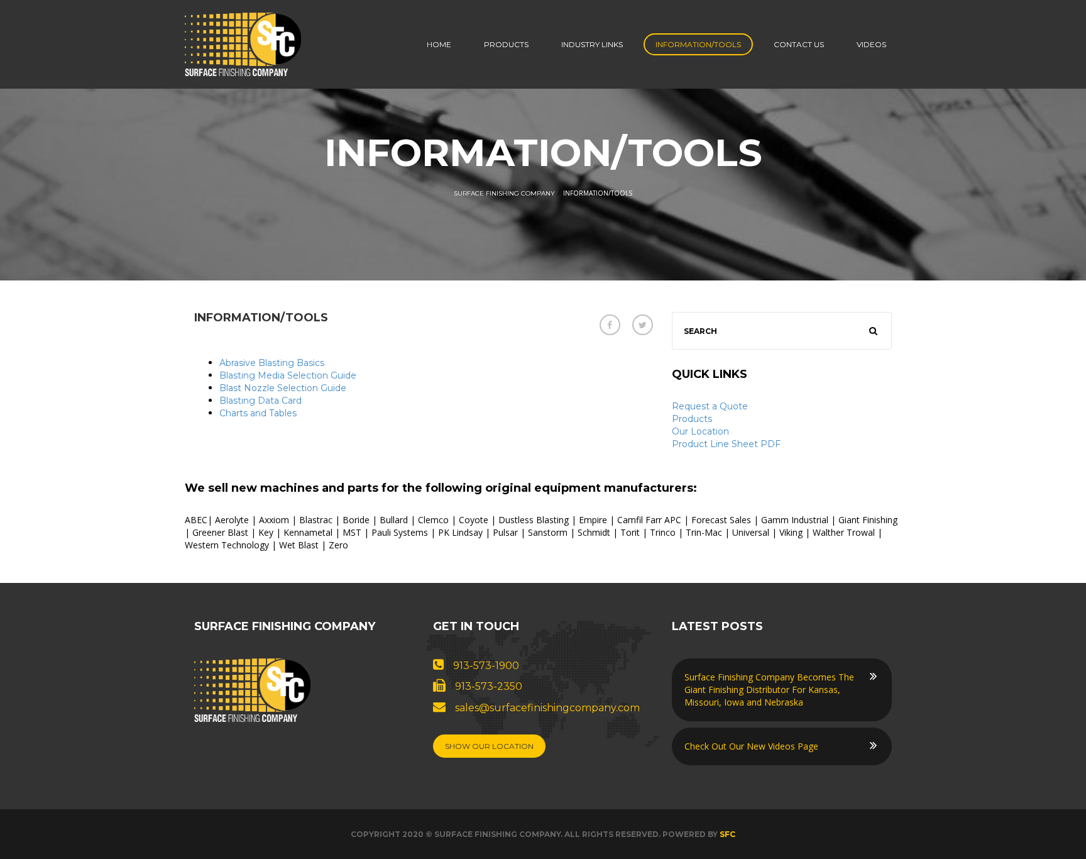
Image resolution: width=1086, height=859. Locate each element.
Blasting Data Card (260, 400)
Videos (871, 44)
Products (506, 44)
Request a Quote (710, 406)
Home (439, 44)
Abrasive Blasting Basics (271, 363)
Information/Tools (698, 44)
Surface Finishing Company (504, 193)
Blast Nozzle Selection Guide (282, 388)
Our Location (700, 431)
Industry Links (592, 44)
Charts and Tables (258, 413)
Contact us (799, 44)
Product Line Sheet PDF (726, 444)
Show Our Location (489, 746)
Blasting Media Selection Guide (287, 375)
